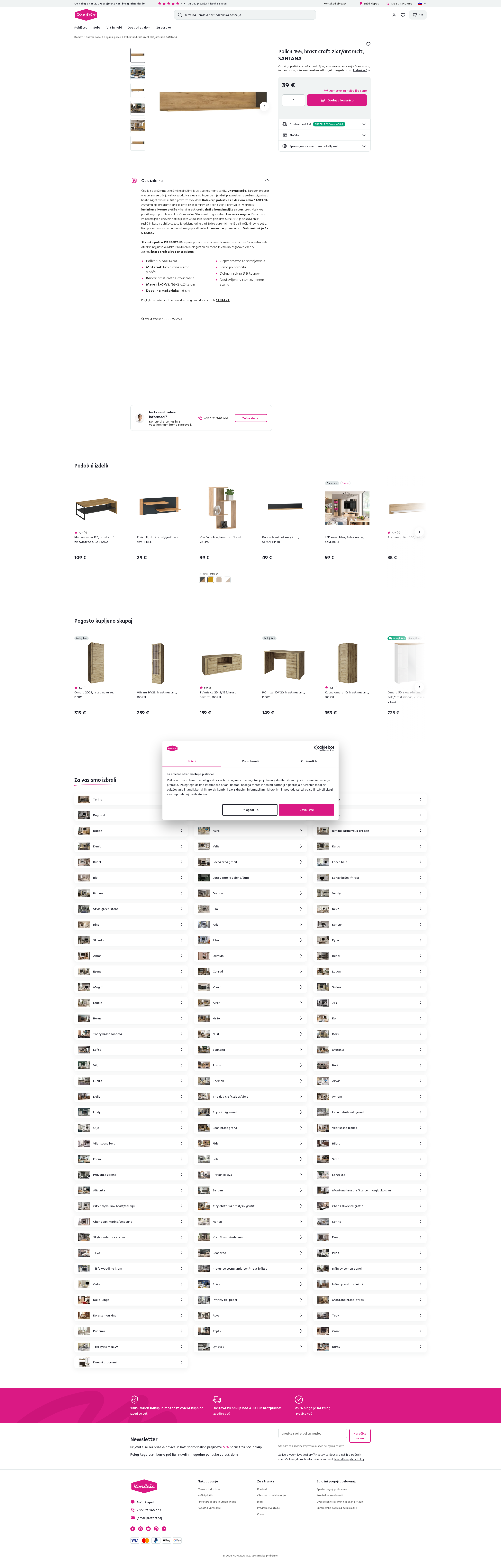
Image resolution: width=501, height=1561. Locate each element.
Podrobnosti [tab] (250, 761)
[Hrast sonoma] (219, 580)
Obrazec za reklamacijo (271, 1495)
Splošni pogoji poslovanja (332, 1489)
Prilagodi (247, 809)
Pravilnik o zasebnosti (330, 1495)
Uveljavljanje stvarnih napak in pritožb (340, 1501)
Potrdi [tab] (191, 761)
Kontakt (262, 1489)
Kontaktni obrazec (335, 3)
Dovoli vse (306, 809)
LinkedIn (164, 1528)
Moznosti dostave (209, 1489)
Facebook (132, 1528)
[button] (324, 124)
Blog (260, 1501)
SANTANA (223, 300)
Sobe (97, 27)
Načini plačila (205, 1495)
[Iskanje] (179, 15)
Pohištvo (80, 27)
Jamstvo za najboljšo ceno (348, 90)
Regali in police (112, 37)
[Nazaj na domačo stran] (86, 15)
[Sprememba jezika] (422, 3)
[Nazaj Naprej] (96, 508)
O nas (260, 1514)
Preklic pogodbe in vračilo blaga (217, 1501)
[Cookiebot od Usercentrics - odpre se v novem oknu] (317, 748)
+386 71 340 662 (401, 3)
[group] (213, 106)
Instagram (140, 1528)
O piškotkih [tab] (309, 761)
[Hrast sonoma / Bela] (227, 580)
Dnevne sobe (93, 37)
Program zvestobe (268, 1508)
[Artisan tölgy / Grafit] (202, 580)
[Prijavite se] (394, 15)
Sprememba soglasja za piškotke (337, 1508)
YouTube (148, 1528)
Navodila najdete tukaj (349, 1459)
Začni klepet (371, 3)
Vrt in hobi (114, 27)
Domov (78, 37)
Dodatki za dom (139, 27)
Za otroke (163, 27)
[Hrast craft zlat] (211, 580)
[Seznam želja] (403, 15)
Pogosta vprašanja (209, 1508)
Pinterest (156, 1528)
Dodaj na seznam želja (368, 44)
